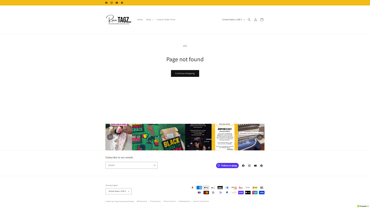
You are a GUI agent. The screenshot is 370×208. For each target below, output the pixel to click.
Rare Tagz (115, 201)
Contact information (201, 201)
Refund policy (142, 201)
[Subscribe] (154, 165)
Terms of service (169, 201)
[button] (150, 19)
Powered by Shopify (126, 201)
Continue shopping (185, 73)
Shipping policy (184, 201)
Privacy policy (155, 201)
